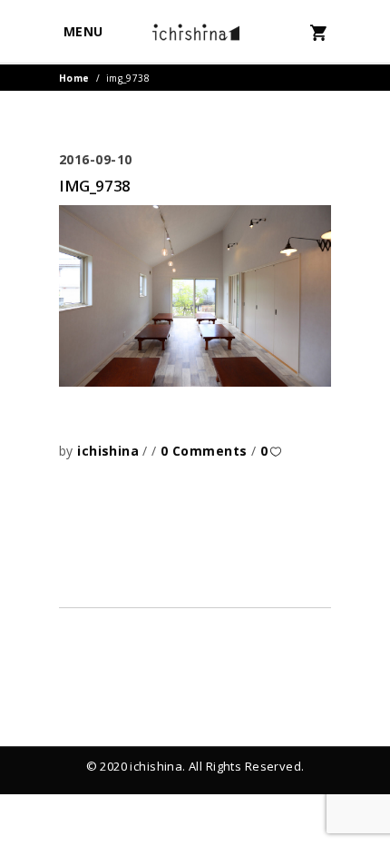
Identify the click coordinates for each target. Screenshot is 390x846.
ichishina (109, 450)
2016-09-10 (95, 159)
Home (74, 78)
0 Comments (206, 450)
